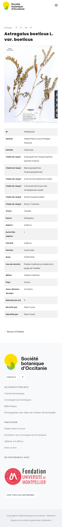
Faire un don (10, 447)
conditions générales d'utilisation (35, 520)
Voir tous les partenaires (20, 495)
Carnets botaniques (14, 393)
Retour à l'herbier (15, 331)
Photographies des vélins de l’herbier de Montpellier (30, 412)
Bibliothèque (10, 406)
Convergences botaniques (17, 400)
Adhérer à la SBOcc (14, 441)
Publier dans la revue (14, 428)
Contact (11, 377)
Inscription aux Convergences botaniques (25, 435)
